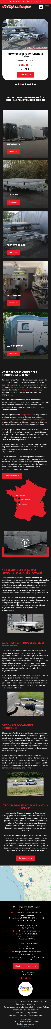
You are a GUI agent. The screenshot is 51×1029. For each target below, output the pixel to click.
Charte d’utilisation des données (25, 1021)
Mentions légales (25, 1019)
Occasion (13, 194)
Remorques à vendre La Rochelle (18, 1007)
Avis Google (25, 989)
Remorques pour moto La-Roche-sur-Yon (26, 1015)
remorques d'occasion (29, 390)
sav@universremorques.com (27, 931)
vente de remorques (16, 387)
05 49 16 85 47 (27, 949)
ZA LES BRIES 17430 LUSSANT (26, 925)
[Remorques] (25, 134)
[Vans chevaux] (25, 335)
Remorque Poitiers (41, 1007)
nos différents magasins (36, 419)
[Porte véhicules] (25, 234)
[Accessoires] (25, 285)
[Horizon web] (23, 1026)
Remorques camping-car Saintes (26, 1010)
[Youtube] (29, 978)
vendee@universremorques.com (28, 912)
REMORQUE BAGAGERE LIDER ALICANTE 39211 (29, 55)
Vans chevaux (15, 346)
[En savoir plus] (25, 883)
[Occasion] (25, 184)
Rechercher (41, 7)
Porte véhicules (16, 245)
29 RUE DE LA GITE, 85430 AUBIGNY (26, 907)
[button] (16, 84)
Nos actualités (20, 1001)
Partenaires (28, 974)
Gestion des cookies (25, 1024)
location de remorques (11, 419)
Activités (8, 1001)
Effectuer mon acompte (25, 966)
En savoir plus (28, 75)
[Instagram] (25, 978)
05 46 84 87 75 (27, 928)
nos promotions (27, 414)
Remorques (13, 144)
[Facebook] (21, 978)
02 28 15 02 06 (27, 909)
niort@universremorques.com (28, 952)
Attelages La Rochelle (26, 1004)
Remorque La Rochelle (37, 1001)
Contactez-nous (12, 475)
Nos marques (28, 972)
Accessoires (14, 295)
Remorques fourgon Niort (26, 1013)
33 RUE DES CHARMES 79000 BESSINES (26, 945)
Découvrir (13, 151)
